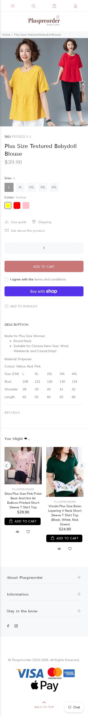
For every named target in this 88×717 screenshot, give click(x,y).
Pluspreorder (23, 489)
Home (6, 34)
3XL (43, 187)
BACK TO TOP (44, 707)
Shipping (44, 222)
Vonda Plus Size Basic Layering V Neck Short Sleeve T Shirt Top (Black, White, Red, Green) (64, 515)
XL (20, 187)
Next (83, 82)
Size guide (18, 222)
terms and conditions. (50, 279)
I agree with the (38, 279)
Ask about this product (28, 231)
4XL (54, 187)
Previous (4, 82)
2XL (31, 187)
